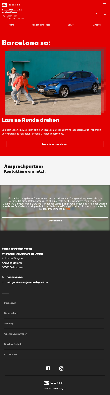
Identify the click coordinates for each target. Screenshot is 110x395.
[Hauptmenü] (105, 4)
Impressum (10, 302)
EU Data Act (10, 354)
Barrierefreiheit (13, 344)
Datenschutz (11, 313)
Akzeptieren (55, 220)
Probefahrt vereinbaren (55, 144)
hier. (68, 209)
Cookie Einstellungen (15, 333)
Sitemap (8, 323)
